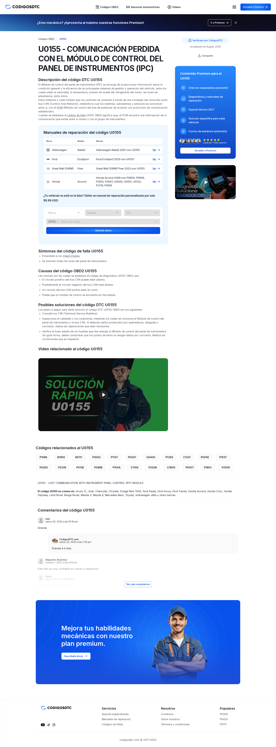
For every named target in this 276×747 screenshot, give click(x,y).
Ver (154, 150)
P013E (80, 467)
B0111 (78, 457)
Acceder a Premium (205, 150)
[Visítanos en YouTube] (43, 724)
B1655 (61, 457)
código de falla (76, 115)
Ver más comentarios (138, 584)
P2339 (62, 467)
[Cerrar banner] (236, 22)
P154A (117, 467)
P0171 (223, 724)
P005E (205, 457)
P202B (153, 467)
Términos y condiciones (175, 724)
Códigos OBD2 (109, 7)
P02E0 (44, 467)
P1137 (114, 457)
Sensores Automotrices (145, 7)
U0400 (150, 457)
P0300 (224, 714)
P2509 (226, 467)
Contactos (167, 714)
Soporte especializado (115, 714)
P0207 (132, 457)
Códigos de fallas (112, 724)
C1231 (187, 457)
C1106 (134, 467)
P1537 (223, 457)
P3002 (96, 457)
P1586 (43, 457)
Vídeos (176, 7)
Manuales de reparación (116, 719)
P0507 (190, 467)
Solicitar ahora (103, 230)
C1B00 (171, 467)
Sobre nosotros (170, 719)
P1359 (169, 457)
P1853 (207, 467)
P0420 (224, 719)
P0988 (98, 467)
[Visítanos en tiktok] (48, 724)
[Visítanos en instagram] (54, 724)
